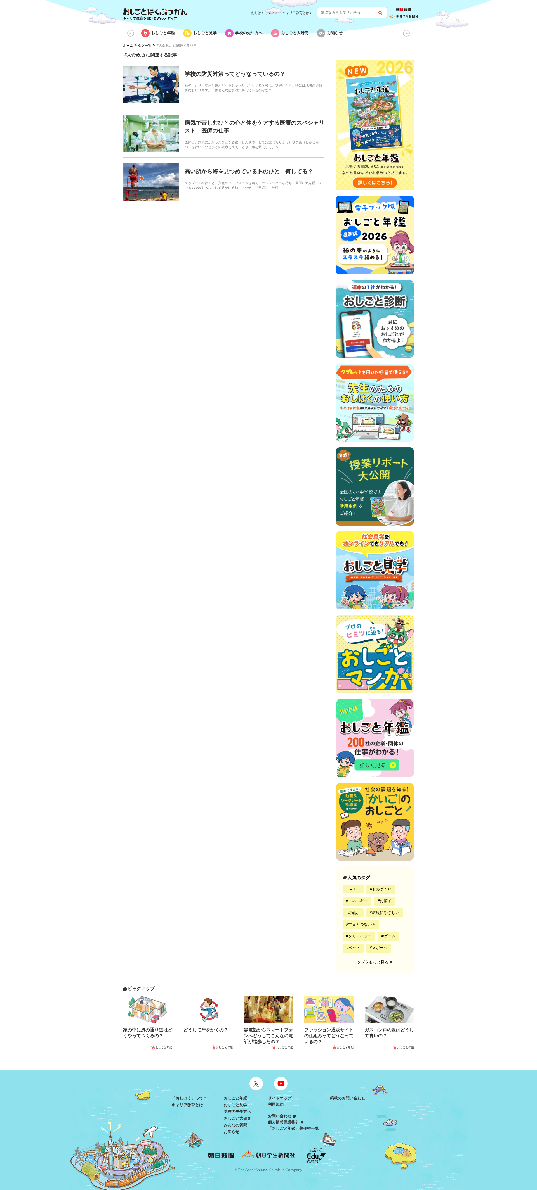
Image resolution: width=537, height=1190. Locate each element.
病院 (354, 912)
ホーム (128, 45)
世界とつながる (362, 924)
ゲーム (389, 936)
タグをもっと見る (373, 962)
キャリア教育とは (295, 13)
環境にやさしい (385, 912)
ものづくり (382, 889)
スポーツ (380, 948)
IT (354, 889)
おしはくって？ (263, 13)
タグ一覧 (144, 45)
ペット (354, 948)
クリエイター (360, 936)
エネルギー (358, 901)
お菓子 (386, 901)
